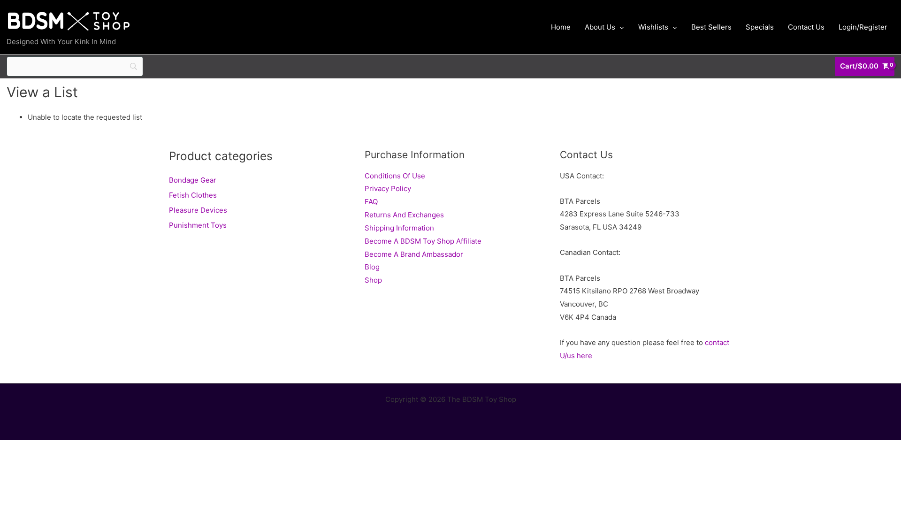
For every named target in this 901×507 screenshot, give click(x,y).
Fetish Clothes (193, 195)
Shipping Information (399, 227)
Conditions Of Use (395, 175)
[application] (619, 27)
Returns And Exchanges (404, 214)
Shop (373, 280)
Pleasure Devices (198, 210)
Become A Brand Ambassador (414, 254)
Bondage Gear (192, 180)
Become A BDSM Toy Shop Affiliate (423, 241)
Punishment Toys (198, 225)
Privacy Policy (388, 188)
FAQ (371, 201)
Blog (372, 266)
